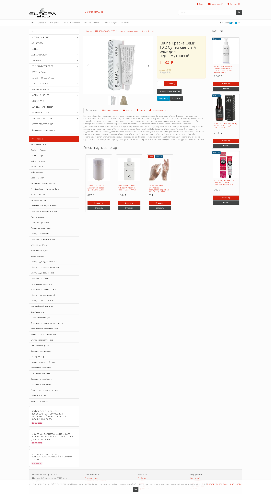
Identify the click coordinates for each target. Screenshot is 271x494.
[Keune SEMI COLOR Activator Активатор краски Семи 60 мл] (99, 169)
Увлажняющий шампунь (41, 284)
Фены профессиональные (43, 130)
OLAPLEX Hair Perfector (42, 106)
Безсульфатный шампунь (42, 306)
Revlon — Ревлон (38, 194)
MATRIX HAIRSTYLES (40, 95)
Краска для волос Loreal (41, 367)
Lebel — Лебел (37, 177)
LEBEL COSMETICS (39, 83)
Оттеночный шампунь (40, 317)
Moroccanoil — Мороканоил (43, 183)
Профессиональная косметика (44, 390)
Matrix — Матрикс (38, 161)
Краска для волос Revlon (41, 384)
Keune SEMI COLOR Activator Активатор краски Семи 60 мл (96, 187)
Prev (88, 66)
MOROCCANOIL (38, 101)
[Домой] (32, 23)
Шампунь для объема (40, 278)
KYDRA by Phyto (38, 72)
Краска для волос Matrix (41, 373)
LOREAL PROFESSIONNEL (42, 78)
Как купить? (55, 22)
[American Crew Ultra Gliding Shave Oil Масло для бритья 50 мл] (226, 108)
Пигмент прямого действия (43, 362)
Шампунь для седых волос (42, 272)
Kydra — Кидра (37, 172)
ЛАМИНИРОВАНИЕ (39, 395)
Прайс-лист (142, 478)
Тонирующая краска (39, 356)
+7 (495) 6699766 (93, 11)
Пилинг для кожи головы (41, 228)
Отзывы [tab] (128, 110)
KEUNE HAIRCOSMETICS (42, 66)
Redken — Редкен (38, 150)
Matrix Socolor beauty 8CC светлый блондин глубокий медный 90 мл (225, 182)
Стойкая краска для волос (42, 340)
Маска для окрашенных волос (44, 334)
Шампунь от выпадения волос (44, 211)
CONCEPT (35, 49)
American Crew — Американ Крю (45, 189)
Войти (201, 4)
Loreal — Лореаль (39, 155)
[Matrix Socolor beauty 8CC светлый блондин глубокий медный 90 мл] (226, 165)
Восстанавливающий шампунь (44, 289)
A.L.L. (33, 31)
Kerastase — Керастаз (40, 144)
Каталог (41, 22)
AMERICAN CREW (39, 54)
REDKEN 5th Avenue (40, 112)
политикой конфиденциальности (224, 484)
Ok (135, 489)
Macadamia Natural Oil (41, 89)
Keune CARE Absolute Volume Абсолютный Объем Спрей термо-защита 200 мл (223, 69)
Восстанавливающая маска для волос (47, 323)
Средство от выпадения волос (44, 205)
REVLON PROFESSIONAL (42, 118)
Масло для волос (38, 256)
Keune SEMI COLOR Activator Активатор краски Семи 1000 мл (127, 187)
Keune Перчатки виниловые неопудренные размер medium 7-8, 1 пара (159, 188)
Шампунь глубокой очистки (43, 300)
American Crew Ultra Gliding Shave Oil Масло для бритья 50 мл (225, 125)
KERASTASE (36, 60)
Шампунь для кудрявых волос (43, 261)
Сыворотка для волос (40, 222)
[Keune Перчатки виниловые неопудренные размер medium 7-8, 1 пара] (160, 169)
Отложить (176, 98)
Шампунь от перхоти (40, 233)
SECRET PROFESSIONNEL (42, 124)
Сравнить (163, 98)
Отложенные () (216, 4)
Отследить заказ (92, 478)
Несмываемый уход (39, 250)
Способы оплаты (91, 22)
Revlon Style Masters (39, 401)
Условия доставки (72, 22)
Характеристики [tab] (111, 110)
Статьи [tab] (141, 110)
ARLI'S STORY (37, 43)
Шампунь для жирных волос (43, 239)
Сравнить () (234, 4)
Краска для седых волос (41, 351)
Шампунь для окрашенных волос (45, 267)
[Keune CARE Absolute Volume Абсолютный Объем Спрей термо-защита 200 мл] (226, 51)
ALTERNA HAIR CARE (40, 37)
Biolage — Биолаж (38, 200)
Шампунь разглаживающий (43, 295)
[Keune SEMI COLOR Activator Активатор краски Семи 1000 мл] (129, 169)
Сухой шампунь (37, 312)
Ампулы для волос (38, 217)
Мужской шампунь (39, 245)
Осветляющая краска (40, 345)
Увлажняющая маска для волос (44, 328)
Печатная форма (158, 110)
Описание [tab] (92, 110)
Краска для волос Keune (41, 379)
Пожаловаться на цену (169, 91)
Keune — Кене (37, 166)
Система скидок (110, 22)
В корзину (170, 83)
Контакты (125, 22)
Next (148, 66)
